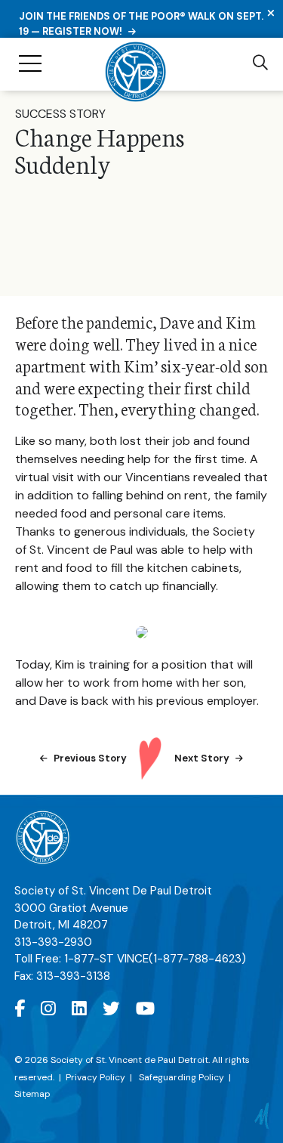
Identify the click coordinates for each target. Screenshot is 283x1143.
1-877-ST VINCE (155, 958)
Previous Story (90, 758)
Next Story (201, 758)
